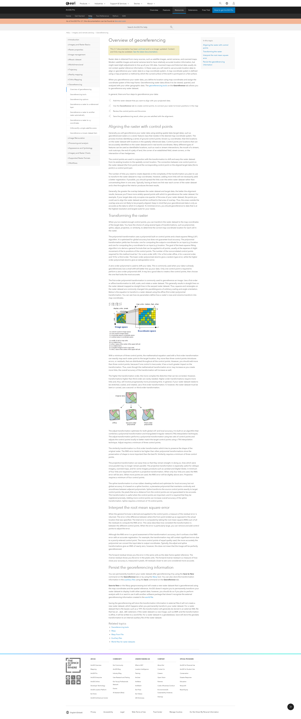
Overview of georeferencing (80, 89)
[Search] (220, 3)
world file (149, 597)
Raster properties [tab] (76, 50)
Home (68, 16)
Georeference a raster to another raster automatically (82, 113)
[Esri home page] (71, 3)
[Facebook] (68, 677)
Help (90, 16)
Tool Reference (102, 16)
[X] (73, 677)
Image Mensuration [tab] (77, 138)
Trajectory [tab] (73, 70)
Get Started (80, 16)
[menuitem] (100, 665)
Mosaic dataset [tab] (75, 60)
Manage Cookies (176, 712)
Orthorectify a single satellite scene (83, 128)
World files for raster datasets (123, 642)
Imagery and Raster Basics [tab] (79, 45)
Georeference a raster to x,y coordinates (80, 121)
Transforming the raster (212, 52)
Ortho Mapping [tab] (75, 80)
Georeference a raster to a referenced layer (84, 105)
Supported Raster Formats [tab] (79, 158)
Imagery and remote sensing (83, 33)
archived (141, 49)
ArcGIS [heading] (93, 659)
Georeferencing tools (78, 94)
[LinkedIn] (78, 677)
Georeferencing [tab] (75, 84)
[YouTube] (78, 682)
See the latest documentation (145, 52)
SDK (124, 16)
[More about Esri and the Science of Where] (73, 666)
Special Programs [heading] (187, 659)
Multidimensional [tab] (76, 65)
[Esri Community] (68, 682)
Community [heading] (117, 659)
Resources (179, 10)
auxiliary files (129, 580)
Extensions (192, 10)
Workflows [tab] (73, 163)
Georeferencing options (79, 99)
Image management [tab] (77, 55)
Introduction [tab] (74, 40)
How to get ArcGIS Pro (223, 10)
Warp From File (117, 634)
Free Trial (206, 10)
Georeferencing (102, 33)
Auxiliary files (116, 638)
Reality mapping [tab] (75, 74)
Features (166, 10)
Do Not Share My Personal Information (204, 712)
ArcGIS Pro (70, 10)
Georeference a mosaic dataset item (83, 133)
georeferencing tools (158, 85)
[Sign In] (234, 3)
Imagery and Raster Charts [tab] (79, 153)
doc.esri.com (120, 21)
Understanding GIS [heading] (142, 659)
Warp (154, 577)
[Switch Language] (227, 3)
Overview (154, 10)
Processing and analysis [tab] (78, 143)
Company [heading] (161, 659)
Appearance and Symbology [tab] (80, 148)
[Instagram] (73, 682)
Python (115, 16)
